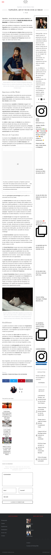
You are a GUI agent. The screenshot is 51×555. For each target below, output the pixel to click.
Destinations (4, 529)
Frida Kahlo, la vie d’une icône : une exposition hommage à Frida (7, 450)
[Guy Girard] (38, 533)
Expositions (19, 7)
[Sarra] (38, 521)
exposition (5, 374)
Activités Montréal (26, 7)
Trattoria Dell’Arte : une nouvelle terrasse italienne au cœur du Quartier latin (42, 411)
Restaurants (4, 520)
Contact (3, 535)
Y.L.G (26, 12)
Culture (32, 7)
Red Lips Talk (18, 191)
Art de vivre (4, 532)
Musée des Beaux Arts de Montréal (17, 374)
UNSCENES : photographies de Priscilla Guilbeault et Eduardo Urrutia (7, 415)
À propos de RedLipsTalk (32, 545)
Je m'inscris (41, 382)
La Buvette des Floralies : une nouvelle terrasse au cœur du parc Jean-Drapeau (42, 399)
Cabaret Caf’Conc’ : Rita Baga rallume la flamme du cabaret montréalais (42, 435)
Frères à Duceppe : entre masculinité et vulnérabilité (42, 459)
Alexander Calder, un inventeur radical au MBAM (7, 433)
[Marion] (38, 527)
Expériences (4, 526)
